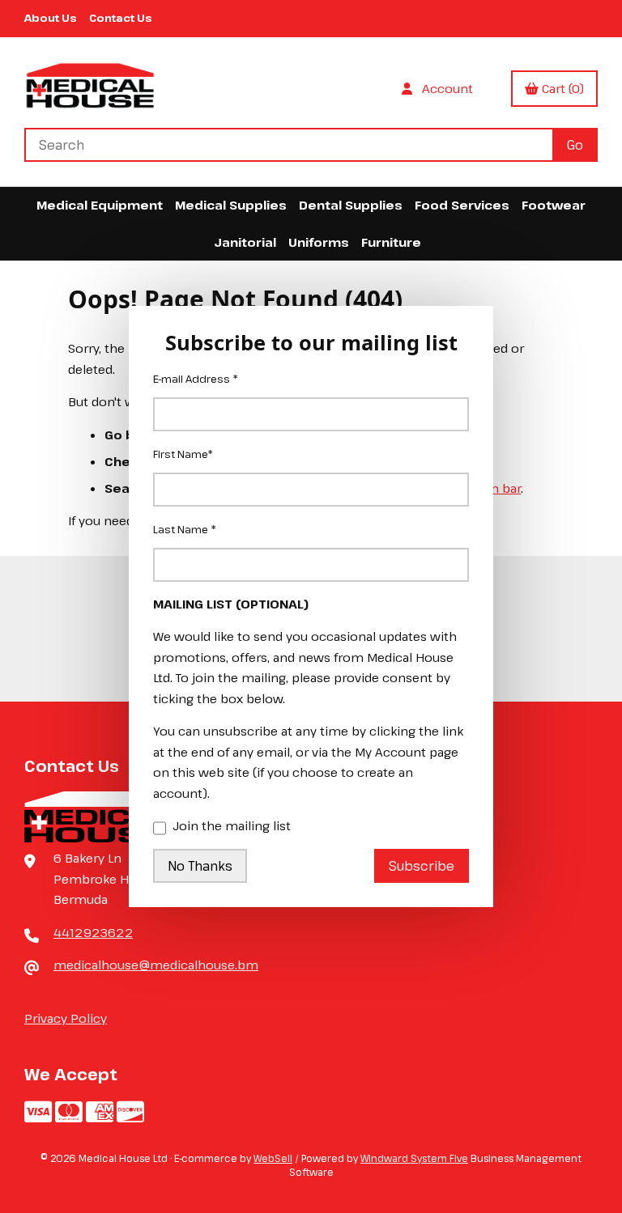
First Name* (183, 454)
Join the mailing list (232, 825)
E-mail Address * (195, 378)
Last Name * (184, 529)
